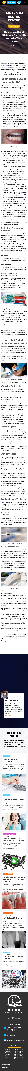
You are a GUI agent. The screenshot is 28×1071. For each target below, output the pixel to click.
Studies (18, 415)
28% (25, 194)
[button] (24, 2)
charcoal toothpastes (14, 421)
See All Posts (8, 715)
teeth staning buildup (11, 282)
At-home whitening (6, 502)
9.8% (8, 65)
